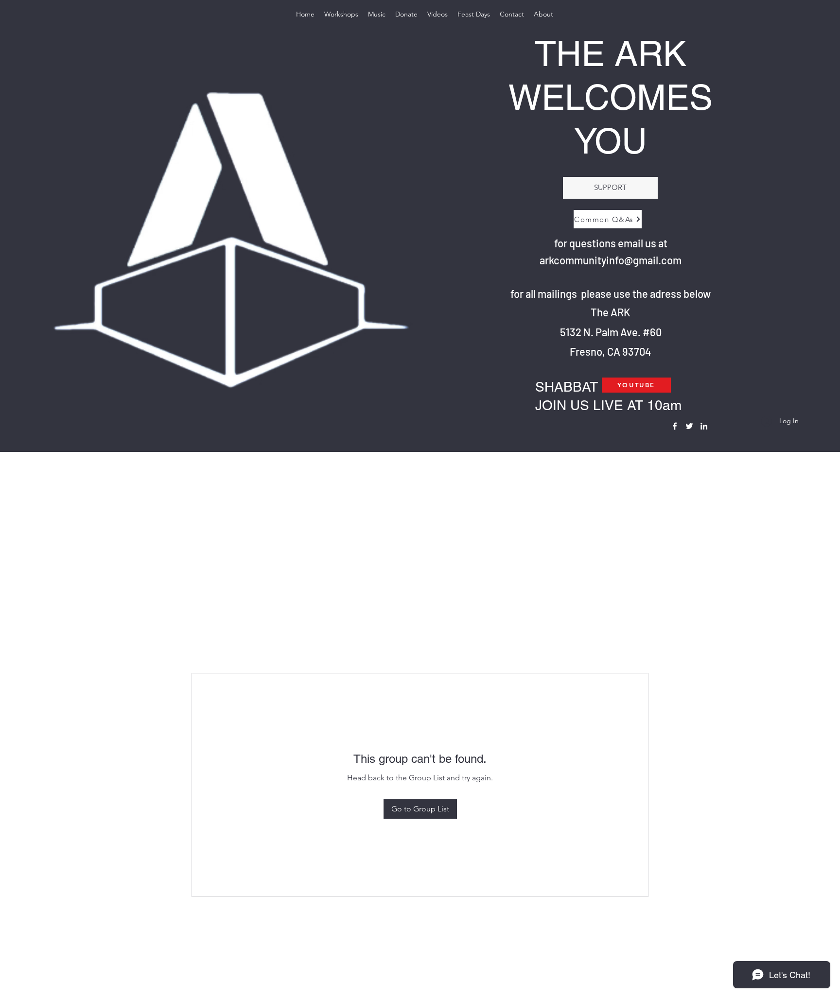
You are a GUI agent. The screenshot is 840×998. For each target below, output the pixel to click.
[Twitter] (689, 426)
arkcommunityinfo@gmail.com (611, 260)
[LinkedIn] (704, 426)
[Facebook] (675, 426)
